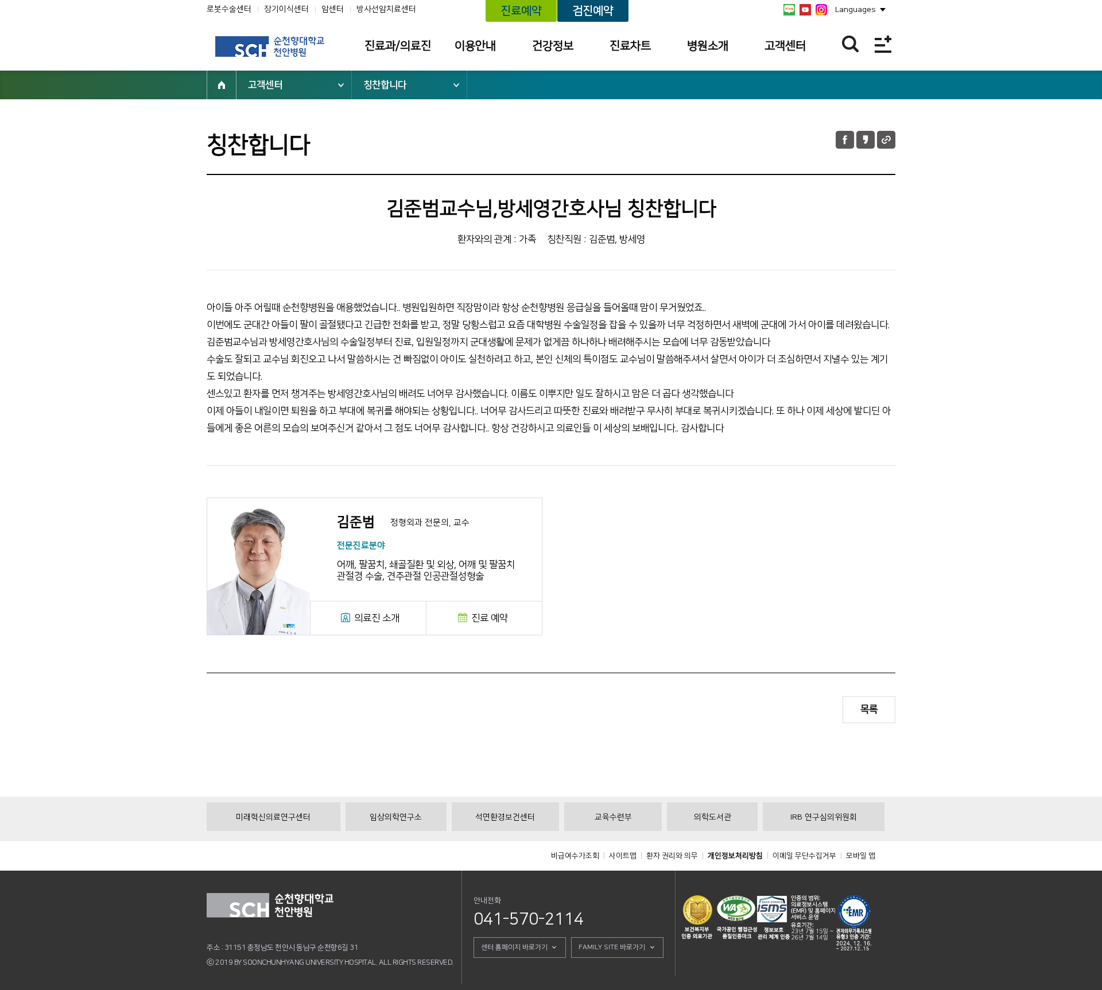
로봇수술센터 (229, 9)
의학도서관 (712, 817)
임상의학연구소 (396, 817)
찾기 (850, 44)
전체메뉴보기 (883, 44)
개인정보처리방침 (735, 856)
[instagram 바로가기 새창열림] (821, 9)
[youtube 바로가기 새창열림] (805, 9)
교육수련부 (613, 817)
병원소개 (707, 46)
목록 (869, 709)
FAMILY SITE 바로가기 (612, 947)
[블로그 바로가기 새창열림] (789, 9)
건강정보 (552, 46)
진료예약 (521, 11)
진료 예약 (489, 618)
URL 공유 (886, 140)
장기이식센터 (286, 9)
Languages (855, 9)
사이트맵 (623, 856)
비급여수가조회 (575, 856)
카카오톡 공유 (865, 140)
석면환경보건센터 (505, 817)
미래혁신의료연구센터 (273, 817)
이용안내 (475, 46)
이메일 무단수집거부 (804, 856)
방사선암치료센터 (386, 9)
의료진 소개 (376, 618)
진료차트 (630, 46)
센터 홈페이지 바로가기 (514, 947)
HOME (221, 85)
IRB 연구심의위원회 (823, 817)
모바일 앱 (860, 856)
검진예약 (593, 11)
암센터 (332, 9)
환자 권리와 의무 (672, 856)
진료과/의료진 (397, 46)
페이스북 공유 (845, 140)
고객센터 (785, 46)
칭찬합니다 (384, 85)
